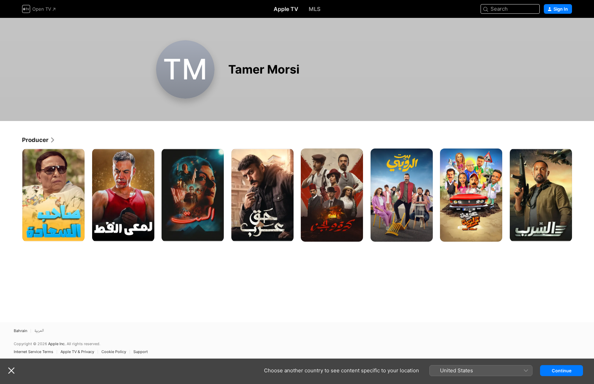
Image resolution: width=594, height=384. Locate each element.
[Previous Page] (15, 195)
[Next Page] (579, 195)
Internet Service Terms (33, 352)
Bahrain (20, 331)
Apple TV (286, 9)
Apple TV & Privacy (77, 352)
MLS (314, 9)
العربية (39, 331)
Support (140, 352)
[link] (38, 140)
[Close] (11, 370)
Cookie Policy (113, 352)
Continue (562, 370)
